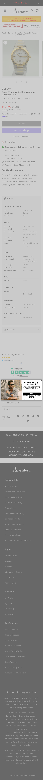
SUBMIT (32, 393)
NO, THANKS (32, 397)
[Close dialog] (41, 380)
